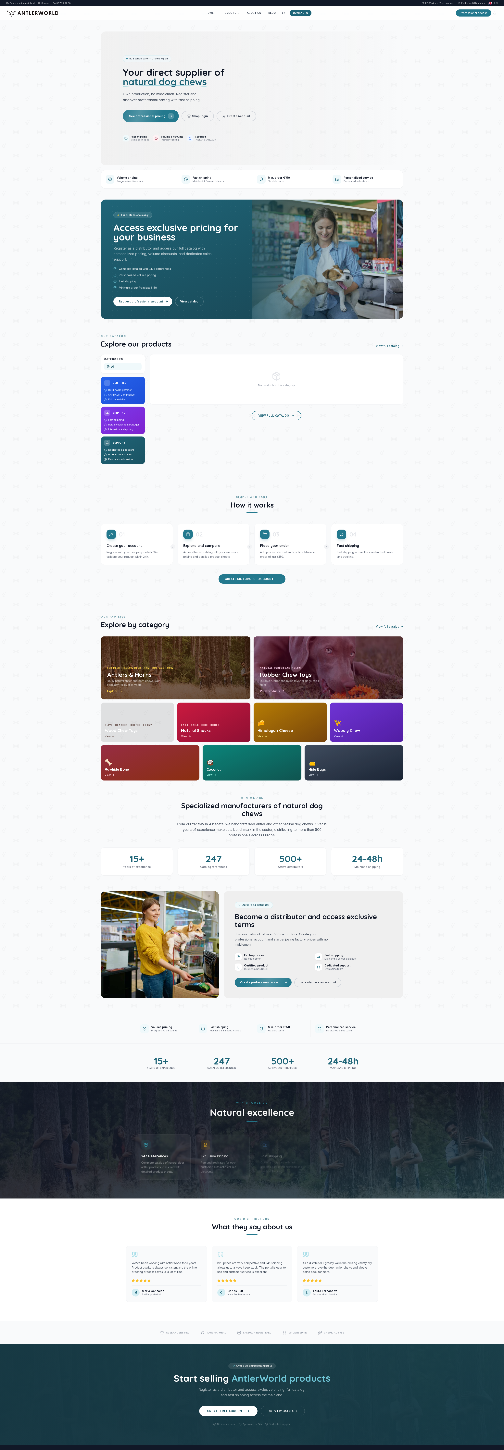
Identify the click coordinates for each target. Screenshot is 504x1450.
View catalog (189, 301)
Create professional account (261, 982)
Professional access (473, 13)
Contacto (300, 12)
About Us (254, 12)
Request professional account (141, 301)
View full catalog (387, 346)
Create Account (238, 116)
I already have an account (317, 982)
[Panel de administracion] (494, 13)
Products (228, 12)
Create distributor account (249, 579)
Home (210, 12)
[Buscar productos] (283, 13)
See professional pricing (147, 116)
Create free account (225, 1411)
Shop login (200, 116)
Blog (272, 12)
